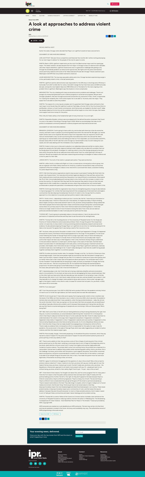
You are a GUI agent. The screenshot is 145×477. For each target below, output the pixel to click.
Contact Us (82, 458)
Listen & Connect (69, 15)
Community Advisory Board (65, 458)
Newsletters (93, 15)
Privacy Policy (103, 458)
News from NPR (34, 20)
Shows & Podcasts (54, 15)
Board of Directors (62, 457)
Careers (81, 457)
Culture (42, 15)
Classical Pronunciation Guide (108, 460)
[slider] (34, 11)
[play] (27, 11)
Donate (115, 4)
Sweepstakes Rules (105, 457)
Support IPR (81, 15)
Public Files (61, 460)
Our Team (60, 456)
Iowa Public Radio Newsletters (86, 456)
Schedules (103, 454)
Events (80, 454)
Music (34, 15)
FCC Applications (62, 459)
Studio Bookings (83, 459)
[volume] (32, 11)
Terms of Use (103, 459)
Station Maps (103, 456)
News (27, 15)
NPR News (56, 414)
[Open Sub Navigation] (30, 15)
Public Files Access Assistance (65, 462)
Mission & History (62, 454)
